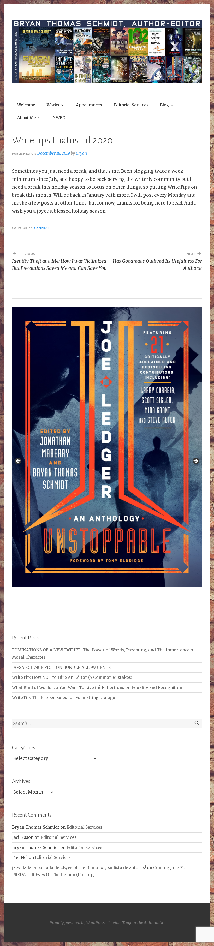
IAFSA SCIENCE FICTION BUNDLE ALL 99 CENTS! (62, 667)
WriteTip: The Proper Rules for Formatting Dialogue (65, 697)
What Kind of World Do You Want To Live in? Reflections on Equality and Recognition (97, 687)
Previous (18, 461)
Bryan (81, 153)
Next (195, 461)
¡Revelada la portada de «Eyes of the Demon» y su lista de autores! (79, 867)
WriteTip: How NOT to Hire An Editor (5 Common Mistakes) (72, 677)
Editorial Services (131, 105)
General (41, 228)
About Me (26, 117)
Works (53, 105)
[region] (107, 463)
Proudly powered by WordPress (77, 922)
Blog (164, 105)
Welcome (26, 105)
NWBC (59, 117)
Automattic (154, 922)
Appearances (89, 105)
